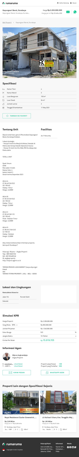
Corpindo (20, 450)
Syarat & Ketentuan (63, 447)
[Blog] (75, 447)
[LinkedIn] (73, 447)
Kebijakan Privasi (62, 449)
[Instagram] (68, 447)
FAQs (57, 451)
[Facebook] (70, 447)
